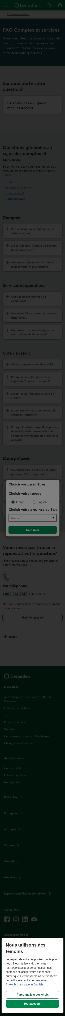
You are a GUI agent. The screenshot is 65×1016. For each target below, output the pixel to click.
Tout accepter (33, 1003)
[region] (32, 975)
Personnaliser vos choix (33, 994)
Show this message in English (24, 984)
